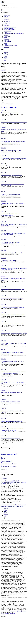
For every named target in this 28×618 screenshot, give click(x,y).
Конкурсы (6, 19)
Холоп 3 (3, 458)
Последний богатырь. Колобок (8, 463)
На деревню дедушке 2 (6, 460)
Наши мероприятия (9, 28)
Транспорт (6, 39)
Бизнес (5, 43)
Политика (6, 40)
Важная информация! (9, 29)
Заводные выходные (9, 23)
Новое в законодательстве (10, 45)
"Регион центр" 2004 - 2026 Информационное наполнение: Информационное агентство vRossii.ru (13, 482)
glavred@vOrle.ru (21, 611)
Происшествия (7, 31)
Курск (5, 56)
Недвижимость (7, 41)
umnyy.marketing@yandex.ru (8, 613)
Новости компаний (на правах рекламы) (14, 33)
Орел (5, 58)
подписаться (4, 478)
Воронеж (6, 54)
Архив (5, 44)
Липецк (6, 57)
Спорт (5, 37)
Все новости (7, 21)
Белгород (6, 52)
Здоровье (6, 32)
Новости (6, 16)
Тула (5, 60)
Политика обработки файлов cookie (14, 506)
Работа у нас (7, 15)
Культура (6, 35)
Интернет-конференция (10, 27)
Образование (7, 36)
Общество (6, 25)
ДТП (5, 24)
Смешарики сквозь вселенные (8, 466)
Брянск (5, 53)
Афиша (5, 17)
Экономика (6, 47)
